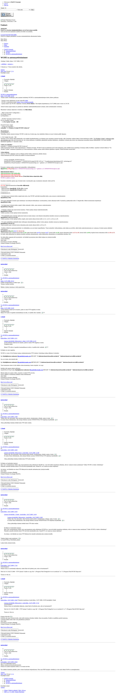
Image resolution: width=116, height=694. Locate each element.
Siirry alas (3, 71)
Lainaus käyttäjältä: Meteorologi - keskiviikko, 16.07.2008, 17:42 (21, 603)
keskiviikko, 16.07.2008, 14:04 (9, 450)
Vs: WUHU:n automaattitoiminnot (10, 278)
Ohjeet (6, 690)
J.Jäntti (3, 76)
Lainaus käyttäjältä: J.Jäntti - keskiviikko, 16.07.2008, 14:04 (20, 514)
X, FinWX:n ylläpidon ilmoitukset (10, 258)
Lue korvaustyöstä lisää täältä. (9, 34)
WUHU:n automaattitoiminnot (9, 94)
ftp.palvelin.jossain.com (24, 356)
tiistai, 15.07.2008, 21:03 (7, 308)
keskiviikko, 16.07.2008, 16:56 (9, 511)
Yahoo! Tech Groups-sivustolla (25, 102)
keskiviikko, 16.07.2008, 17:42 (9, 565)
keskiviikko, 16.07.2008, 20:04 (9, 662)
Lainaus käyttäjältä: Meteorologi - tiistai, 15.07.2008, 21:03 (20, 341)
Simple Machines (19, 692)
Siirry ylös (3, 674)
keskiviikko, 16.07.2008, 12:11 (9, 338)
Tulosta (3, 69)
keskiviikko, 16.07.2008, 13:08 (9, 416)
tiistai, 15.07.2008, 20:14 (7, 281)
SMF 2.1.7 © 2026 (9, 692)
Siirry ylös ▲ (22, 690)
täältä (26, 100)
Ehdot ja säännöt (13, 690)
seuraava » (10, 64)
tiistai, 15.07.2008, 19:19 (7, 96)
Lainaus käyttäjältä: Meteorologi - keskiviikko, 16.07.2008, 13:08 (21, 453)
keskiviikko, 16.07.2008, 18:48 (9, 600)
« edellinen (4, 64)
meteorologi (4, 264)
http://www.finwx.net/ (6, 246)
